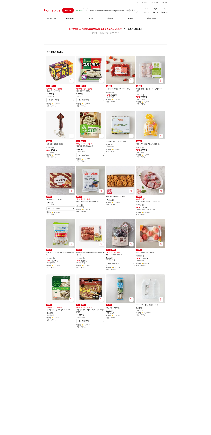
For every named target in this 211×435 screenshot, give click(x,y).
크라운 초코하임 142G (53, 199)
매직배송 (68, 10)
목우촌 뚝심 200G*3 (53, 91)
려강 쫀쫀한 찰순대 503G (114, 255)
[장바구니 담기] (71, 80)
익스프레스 (79, 10)
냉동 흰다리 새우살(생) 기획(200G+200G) (60, 254)
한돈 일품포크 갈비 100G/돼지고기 (148, 201)
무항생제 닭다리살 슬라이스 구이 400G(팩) (149, 90)
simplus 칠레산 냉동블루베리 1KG (87, 201)
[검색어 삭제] (129, 10)
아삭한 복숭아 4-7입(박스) (145, 253)
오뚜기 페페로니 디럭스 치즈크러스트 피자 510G (90, 311)
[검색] (135, 10)
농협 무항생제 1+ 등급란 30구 (116, 141)
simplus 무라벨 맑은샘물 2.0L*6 (147, 305)
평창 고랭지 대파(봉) (113, 308)
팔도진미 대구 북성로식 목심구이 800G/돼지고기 (90, 254)
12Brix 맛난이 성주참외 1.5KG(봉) (148, 144)
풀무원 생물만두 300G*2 (84, 146)
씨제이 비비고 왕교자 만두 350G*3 (58, 310)
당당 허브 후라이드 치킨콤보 (115, 197)
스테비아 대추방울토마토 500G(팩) (118, 89)
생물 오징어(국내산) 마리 (54, 144)
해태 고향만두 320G (83, 91)
